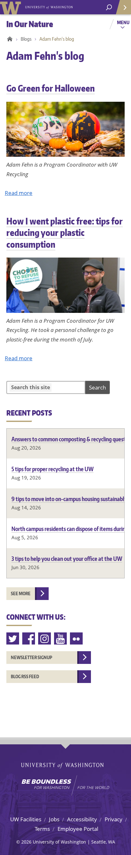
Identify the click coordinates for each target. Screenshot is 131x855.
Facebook (29, 638)
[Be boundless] (65, 785)
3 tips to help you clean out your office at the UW (66, 558)
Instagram (45, 638)
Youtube (60, 638)
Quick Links (123, 7)
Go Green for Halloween (50, 88)
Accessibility (82, 819)
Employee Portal (78, 828)
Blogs (26, 39)
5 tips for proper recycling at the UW (52, 468)
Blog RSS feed (25, 676)
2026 (26, 842)
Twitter (13, 638)
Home (9, 39)
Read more (18, 193)
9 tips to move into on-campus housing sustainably (69, 498)
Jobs (54, 819)
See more (21, 593)
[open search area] (108, 7)
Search (97, 387)
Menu (123, 22)
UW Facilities (25, 819)
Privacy (113, 819)
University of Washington (11, 7)
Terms (42, 828)
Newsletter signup (31, 657)
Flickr (76, 638)
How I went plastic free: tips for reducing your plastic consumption (64, 232)
